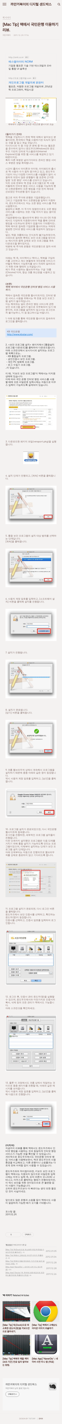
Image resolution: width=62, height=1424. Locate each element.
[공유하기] (14, 1234)
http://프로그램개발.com (20, 78)
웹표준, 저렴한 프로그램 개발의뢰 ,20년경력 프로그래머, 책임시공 (30, 88)
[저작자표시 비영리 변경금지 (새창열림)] (37, 1234)
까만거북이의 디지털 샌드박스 (31, 4)
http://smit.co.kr (16, 57)
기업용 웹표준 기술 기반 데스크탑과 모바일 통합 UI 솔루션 (30, 67)
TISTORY (31, 1419)
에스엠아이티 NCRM (21, 61)
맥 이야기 (9, 1245)
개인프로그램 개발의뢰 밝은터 (26, 82)
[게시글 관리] (18, 1234)
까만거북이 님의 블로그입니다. (17, 1388)
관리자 (41, 1419)
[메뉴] (4, 4)
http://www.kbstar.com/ (20, 334)
